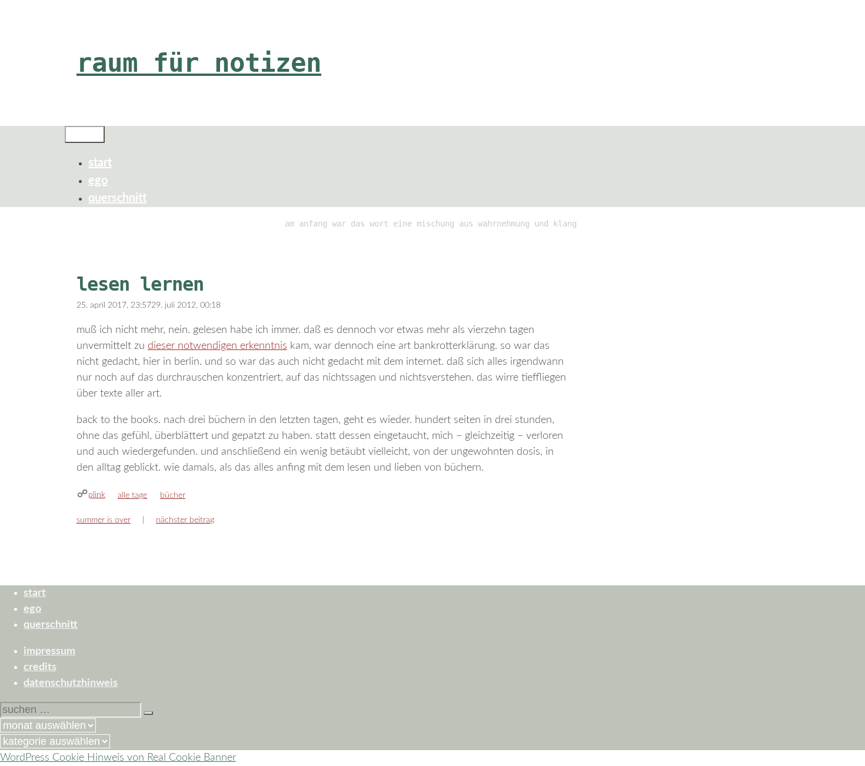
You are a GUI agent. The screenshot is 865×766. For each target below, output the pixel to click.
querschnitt (117, 198)
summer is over (103, 520)
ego (98, 180)
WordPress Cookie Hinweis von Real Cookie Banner (118, 757)
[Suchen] (148, 713)
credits (40, 667)
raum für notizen (198, 63)
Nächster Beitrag (185, 520)
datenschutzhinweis (71, 683)
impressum (49, 651)
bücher (172, 495)
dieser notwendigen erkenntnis (217, 346)
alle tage (132, 495)
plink (96, 495)
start (100, 163)
